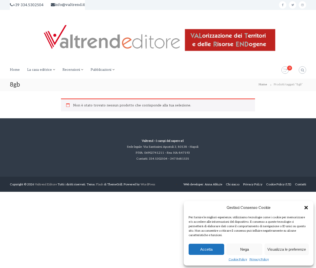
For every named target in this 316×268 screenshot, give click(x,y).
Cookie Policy (238, 259)
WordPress (147, 184)
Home (15, 70)
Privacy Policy (259, 259)
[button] (306, 207)
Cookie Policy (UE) (278, 184)
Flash (99, 184)
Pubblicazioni (101, 70)
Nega (244, 249)
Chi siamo (232, 184)
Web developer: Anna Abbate (202, 184)
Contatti (300, 184)
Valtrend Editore (46, 184)
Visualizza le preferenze (286, 249)
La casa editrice (39, 70)
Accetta (206, 249)
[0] (285, 70)
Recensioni (71, 70)
